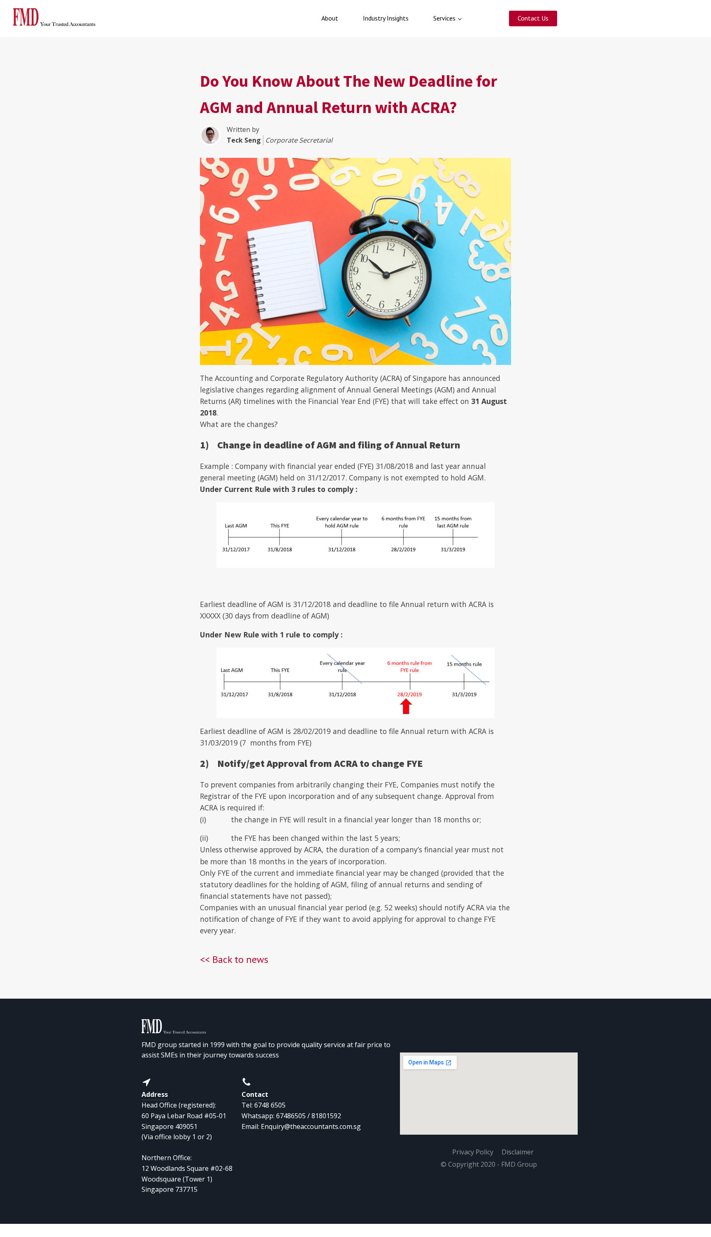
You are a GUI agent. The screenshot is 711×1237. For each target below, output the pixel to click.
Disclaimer (518, 1151)
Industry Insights (386, 18)
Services (444, 18)
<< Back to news (234, 959)
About (329, 18)
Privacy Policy (472, 1151)
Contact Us (533, 18)
